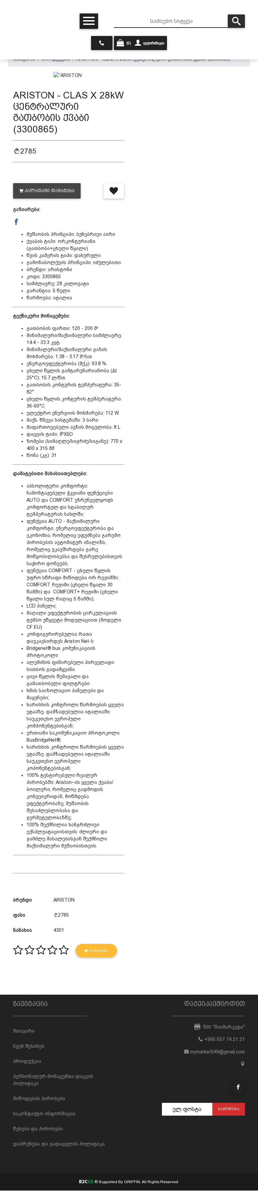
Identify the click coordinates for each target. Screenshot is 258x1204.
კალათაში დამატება (50, 190)
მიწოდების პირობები (39, 1098)
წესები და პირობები (38, 1128)
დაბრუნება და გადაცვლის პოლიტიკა (59, 1144)
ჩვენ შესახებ (28, 1046)
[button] (16, 221)
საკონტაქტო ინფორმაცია (44, 1113)
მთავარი (24, 1031)
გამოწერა (229, 1109)
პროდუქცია (27, 1061)
